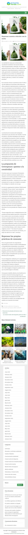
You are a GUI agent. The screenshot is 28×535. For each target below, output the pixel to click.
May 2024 (7, 397)
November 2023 (9, 413)
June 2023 (7, 426)
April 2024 (7, 400)
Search (20, 484)
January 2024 (8, 408)
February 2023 (8, 436)
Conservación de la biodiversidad (13, 461)
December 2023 (9, 410)
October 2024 (8, 384)
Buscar (6, 482)
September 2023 (9, 418)
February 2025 (8, 374)
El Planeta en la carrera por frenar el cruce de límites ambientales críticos (13, 496)
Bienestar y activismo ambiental (13, 451)
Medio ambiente (17, 307)
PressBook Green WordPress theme (16, 533)
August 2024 (8, 390)
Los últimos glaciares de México (13, 501)
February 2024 (8, 405)
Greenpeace (16, 306)
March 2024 (8, 403)
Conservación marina (10, 464)
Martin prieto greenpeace (7, 307)
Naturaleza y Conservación (12, 471)
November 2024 (9, 382)
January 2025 (8, 377)
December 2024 (9, 379)
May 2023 (7, 428)
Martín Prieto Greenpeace (20, 41)
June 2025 (7, 372)
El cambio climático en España (12, 503)
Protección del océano (10, 474)
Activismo (5, 303)
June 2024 (7, 395)
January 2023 (8, 439)
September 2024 (9, 387)
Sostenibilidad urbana (10, 477)
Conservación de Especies (11, 459)
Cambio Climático (9, 453)
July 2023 (7, 423)
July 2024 (7, 392)
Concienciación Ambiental (11, 456)
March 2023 (8, 433)
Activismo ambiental (8, 306)
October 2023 (8, 415)
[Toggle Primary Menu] (25, 12)
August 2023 (8, 421)
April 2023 (7, 431)
